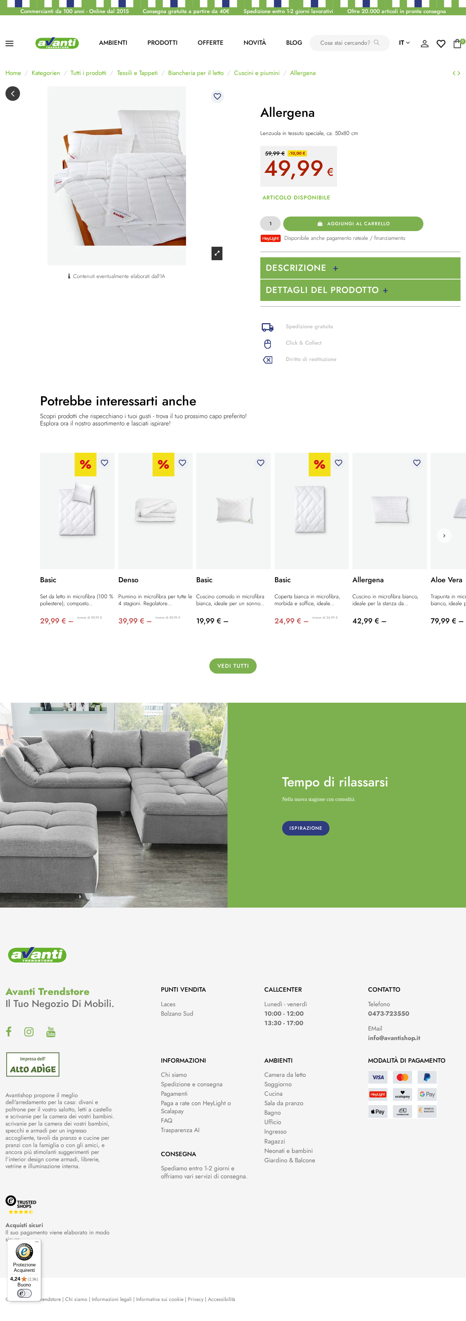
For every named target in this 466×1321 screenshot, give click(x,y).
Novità (255, 42)
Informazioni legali (112, 1299)
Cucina (273, 1093)
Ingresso (275, 1131)
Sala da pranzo (283, 1103)
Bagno (272, 1112)
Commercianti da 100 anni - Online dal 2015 (74, 11)
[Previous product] (455, 73)
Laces (168, 1004)
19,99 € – (212, 621)
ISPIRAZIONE (305, 828)
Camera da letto (285, 1074)
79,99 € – (447, 621)
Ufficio (272, 1122)
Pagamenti (174, 1093)
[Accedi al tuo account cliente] (424, 45)
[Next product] (459, 73)
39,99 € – (135, 621)
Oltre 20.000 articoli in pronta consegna (396, 11)
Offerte (211, 42)
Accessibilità (221, 1299)
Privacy (196, 1299)
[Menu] (36, 1243)
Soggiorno (278, 1084)
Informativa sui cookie (159, 1299)
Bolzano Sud (177, 1013)
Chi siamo (174, 1074)
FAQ (166, 1120)
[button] (444, 535)
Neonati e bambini (288, 1150)
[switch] (24, 1293)
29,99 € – (57, 621)
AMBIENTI (113, 42)
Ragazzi (274, 1141)
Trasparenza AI (180, 1130)
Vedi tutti (233, 666)
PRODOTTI (162, 42)
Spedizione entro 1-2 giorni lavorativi (288, 11)
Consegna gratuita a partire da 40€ (186, 11)
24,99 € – (292, 621)
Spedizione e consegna (191, 1084)
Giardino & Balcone (289, 1160)
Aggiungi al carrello (358, 223)
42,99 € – (369, 621)
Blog (294, 42)
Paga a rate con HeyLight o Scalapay (196, 1107)
